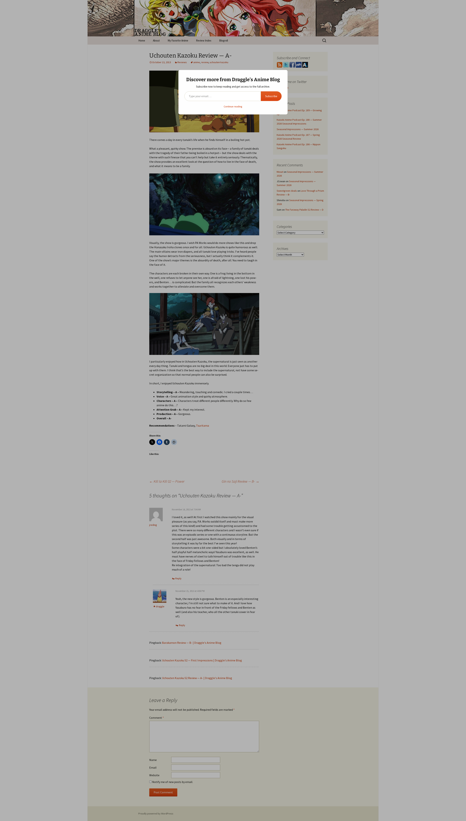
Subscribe (271, 96)
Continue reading (233, 106)
